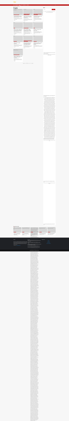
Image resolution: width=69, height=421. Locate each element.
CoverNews (35, 250)
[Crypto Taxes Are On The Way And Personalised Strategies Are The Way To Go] (28, 12)
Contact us (49, 241)
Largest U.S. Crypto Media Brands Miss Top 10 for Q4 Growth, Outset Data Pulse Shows (49, 53)
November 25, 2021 (37, 17)
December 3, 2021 (27, 18)
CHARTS (14, 41)
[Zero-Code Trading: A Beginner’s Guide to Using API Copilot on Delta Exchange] (26, 230)
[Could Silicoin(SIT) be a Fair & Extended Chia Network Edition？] (18, 12)
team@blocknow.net (18, 245)
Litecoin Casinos (26, 41)
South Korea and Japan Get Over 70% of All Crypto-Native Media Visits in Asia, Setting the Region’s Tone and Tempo (49, 138)
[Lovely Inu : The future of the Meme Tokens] (38, 25)
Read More (14, 20)
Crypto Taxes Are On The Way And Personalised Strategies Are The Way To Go (28, 17)
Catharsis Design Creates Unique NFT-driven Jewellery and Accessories (18, 57)
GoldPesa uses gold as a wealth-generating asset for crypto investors (38, 44)
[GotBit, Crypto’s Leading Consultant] (18, 39)
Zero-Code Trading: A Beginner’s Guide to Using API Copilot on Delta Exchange (49, 95)
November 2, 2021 (17, 58)
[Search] (55, 5)
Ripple (16, 41)
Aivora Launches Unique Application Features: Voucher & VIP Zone (49, 224)
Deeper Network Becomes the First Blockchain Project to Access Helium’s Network (27, 44)
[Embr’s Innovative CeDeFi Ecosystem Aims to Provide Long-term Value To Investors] (28, 25)
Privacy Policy (48, 242)
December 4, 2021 (17, 17)
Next (32, 63)
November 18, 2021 (17, 44)
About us (48, 240)
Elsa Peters (15, 17)
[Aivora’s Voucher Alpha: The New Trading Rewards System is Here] (43, 230)
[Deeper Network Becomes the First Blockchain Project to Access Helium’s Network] (28, 39)
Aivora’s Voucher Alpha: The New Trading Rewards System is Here (49, 181)
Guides (24, 41)
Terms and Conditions (49, 243)
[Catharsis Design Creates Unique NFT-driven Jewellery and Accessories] (18, 52)
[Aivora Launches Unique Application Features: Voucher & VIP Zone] (52, 230)
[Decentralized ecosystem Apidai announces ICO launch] (38, 12)
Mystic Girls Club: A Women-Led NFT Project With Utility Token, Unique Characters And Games (18, 30)
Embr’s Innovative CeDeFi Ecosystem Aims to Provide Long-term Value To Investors (27, 30)
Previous (24, 63)
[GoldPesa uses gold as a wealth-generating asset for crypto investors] (38, 39)
